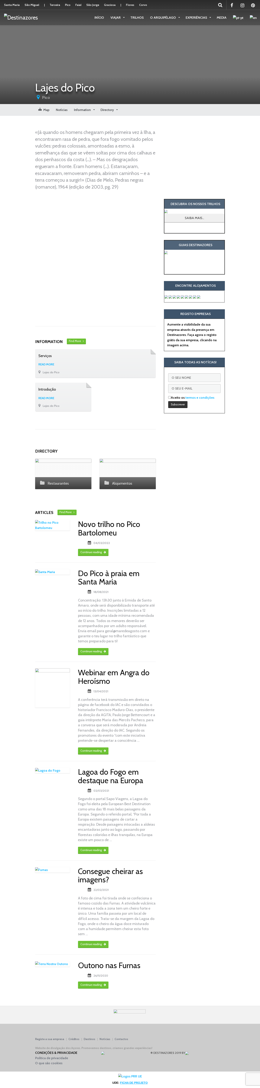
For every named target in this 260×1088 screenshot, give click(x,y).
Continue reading (91, 552)
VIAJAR (115, 18)
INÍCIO (99, 18)
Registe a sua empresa (49, 1039)
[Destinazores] (21, 17)
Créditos (73, 1039)
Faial (78, 5)
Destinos (89, 1039)
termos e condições (199, 398)
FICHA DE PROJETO (134, 1082)
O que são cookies (48, 1063)
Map (45, 110)
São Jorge (92, 5)
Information (83, 110)
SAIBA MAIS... (194, 218)
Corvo (143, 5)
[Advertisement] (194, 157)
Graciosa (110, 5)
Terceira (55, 5)
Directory (108, 110)
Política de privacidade (51, 1058)
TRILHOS (137, 18)
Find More (76, 341)
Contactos (121, 1039)
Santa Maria (12, 5)
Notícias (61, 110)
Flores (130, 5)
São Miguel (32, 5)
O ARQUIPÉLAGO (163, 18)
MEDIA (221, 18)
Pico (67, 5)
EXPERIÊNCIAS (197, 18)
